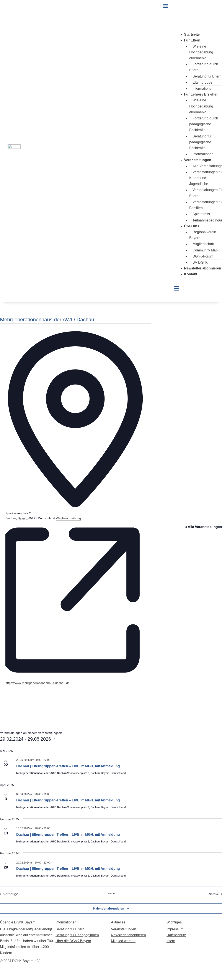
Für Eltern (192, 40)
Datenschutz (176, 935)
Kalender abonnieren (108, 908)
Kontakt (190, 274)
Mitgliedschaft (203, 244)
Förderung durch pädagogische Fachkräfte (203, 124)
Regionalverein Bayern (202, 235)
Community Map (205, 250)
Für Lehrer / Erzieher (201, 94)
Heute (111, 893)
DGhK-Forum (203, 256)
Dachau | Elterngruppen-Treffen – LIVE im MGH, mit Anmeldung (68, 766)
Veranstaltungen (197, 160)
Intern (170, 941)
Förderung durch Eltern (203, 67)
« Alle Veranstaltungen (203, 527)
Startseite (192, 34)
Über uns (191, 226)
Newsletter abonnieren (202, 268)
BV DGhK (200, 262)
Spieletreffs (201, 214)
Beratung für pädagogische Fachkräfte (200, 142)
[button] (189, 6)
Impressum (174, 929)
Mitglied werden (123, 941)
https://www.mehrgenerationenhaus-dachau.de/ (37, 683)
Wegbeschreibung (68, 518)
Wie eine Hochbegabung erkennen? (201, 52)
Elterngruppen (203, 82)
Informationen (203, 88)
